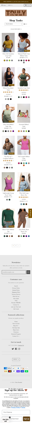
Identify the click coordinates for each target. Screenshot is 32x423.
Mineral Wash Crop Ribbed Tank (24, 55)
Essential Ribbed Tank (24, 125)
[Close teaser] (10, 417)
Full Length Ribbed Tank (24, 157)
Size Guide (16, 298)
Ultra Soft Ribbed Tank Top (8, 125)
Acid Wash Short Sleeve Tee (24, 230)
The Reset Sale (16, 328)
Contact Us (16, 305)
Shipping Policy (16, 292)
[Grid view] (24, 24)
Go (28, 272)
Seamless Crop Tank (24, 88)
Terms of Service (16, 294)
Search (16, 286)
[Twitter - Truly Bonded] (13, 349)
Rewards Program (16, 334)
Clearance (16, 332)
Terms (23, 407)
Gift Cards (16, 309)
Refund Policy (16, 290)
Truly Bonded (18, 382)
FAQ (16, 300)
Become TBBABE (16, 303)
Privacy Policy (16, 288)
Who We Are (16, 296)
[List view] (26, 24)
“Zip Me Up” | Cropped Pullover (8, 157)
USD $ (9, 5)
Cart (28, 5)
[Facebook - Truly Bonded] (16, 349)
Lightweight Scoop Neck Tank (8, 194)
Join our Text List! (16, 307)
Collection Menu (16, 29)
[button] (5, 420)
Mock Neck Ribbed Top (8, 230)
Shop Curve (16, 330)
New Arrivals (16, 323)
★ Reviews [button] (30, 213)
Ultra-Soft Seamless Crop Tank (8, 55)
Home (16, 321)
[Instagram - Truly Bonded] (19, 349)
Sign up (26, 419)
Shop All (15, 326)
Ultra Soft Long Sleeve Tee (23, 194)
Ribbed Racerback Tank (8, 89)
